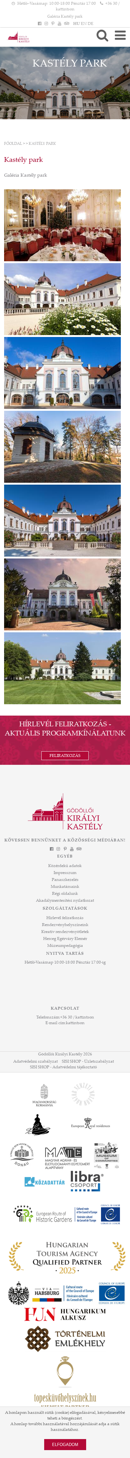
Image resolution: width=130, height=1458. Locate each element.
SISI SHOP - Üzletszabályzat (88, 1062)
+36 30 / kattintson (77, 1017)
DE (90, 24)
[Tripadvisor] (66, 24)
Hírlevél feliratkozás (65, 918)
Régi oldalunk (65, 894)
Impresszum (65, 873)
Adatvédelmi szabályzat (35, 1062)
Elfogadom (65, 1444)
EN (84, 24)
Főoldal (13, 144)
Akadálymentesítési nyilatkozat (65, 901)
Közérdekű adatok (65, 866)
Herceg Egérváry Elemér (65, 939)
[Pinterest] (53, 24)
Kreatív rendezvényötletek (65, 932)
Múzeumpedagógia (65, 946)
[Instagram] (46, 24)
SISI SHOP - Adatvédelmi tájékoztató (63, 1067)
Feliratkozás (65, 756)
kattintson (75, 1023)
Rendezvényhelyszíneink (65, 925)
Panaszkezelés (65, 880)
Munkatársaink (65, 887)
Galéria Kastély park (65, 17)
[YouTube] (59, 24)
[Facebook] (39, 24)
